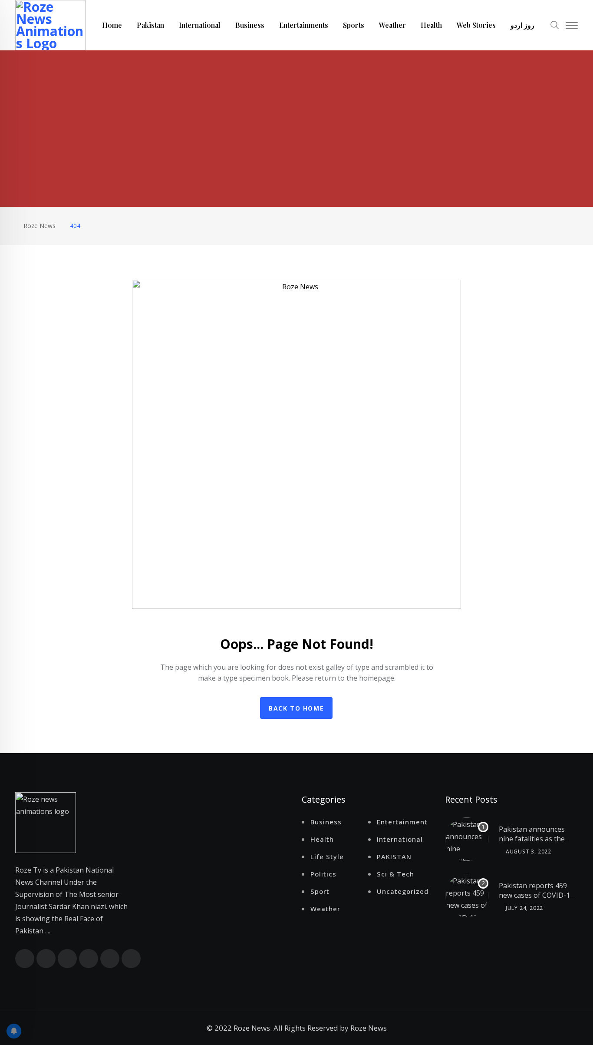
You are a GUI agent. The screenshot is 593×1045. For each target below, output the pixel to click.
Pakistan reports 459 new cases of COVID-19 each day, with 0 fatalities (536, 900)
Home (112, 25)
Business (249, 25)
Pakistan (150, 25)
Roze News (368, 1028)
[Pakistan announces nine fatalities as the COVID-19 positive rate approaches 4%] (466, 839)
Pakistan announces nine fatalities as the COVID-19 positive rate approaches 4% (536, 843)
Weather (392, 25)
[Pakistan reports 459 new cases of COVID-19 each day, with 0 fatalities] (466, 895)
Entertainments (303, 25)
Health (431, 25)
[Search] (554, 24)
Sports (353, 25)
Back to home (296, 708)
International (200, 25)
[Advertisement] (296, 115)
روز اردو (522, 25)
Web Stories (476, 25)
